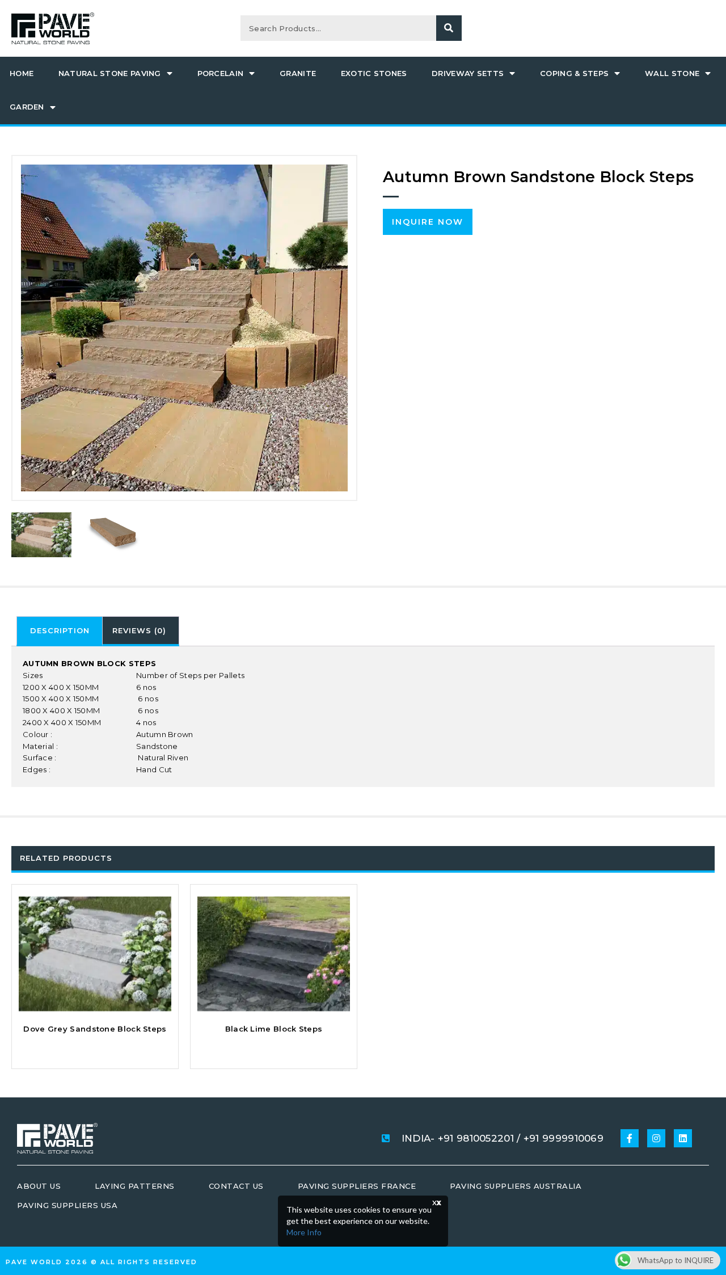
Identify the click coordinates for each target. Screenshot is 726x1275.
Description (60, 630)
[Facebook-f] (630, 1138)
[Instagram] (656, 1138)
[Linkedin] (683, 1138)
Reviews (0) (139, 630)
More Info (304, 1232)
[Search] (449, 28)
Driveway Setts (468, 73)
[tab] (59, 631)
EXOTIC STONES (374, 73)
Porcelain (220, 73)
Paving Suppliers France (357, 1185)
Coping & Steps (574, 73)
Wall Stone (672, 73)
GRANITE (298, 73)
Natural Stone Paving (109, 73)
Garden (27, 106)
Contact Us (236, 1185)
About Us (39, 1185)
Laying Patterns (135, 1185)
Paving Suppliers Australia (515, 1185)
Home (21, 73)
